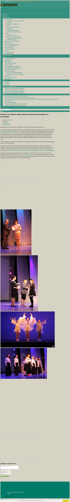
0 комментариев (7, 124)
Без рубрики (6, 123)
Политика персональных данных (15, 492)
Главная (9, 493)
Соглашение (44, 500)
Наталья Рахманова (7, 120)
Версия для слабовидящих (10, 4)
